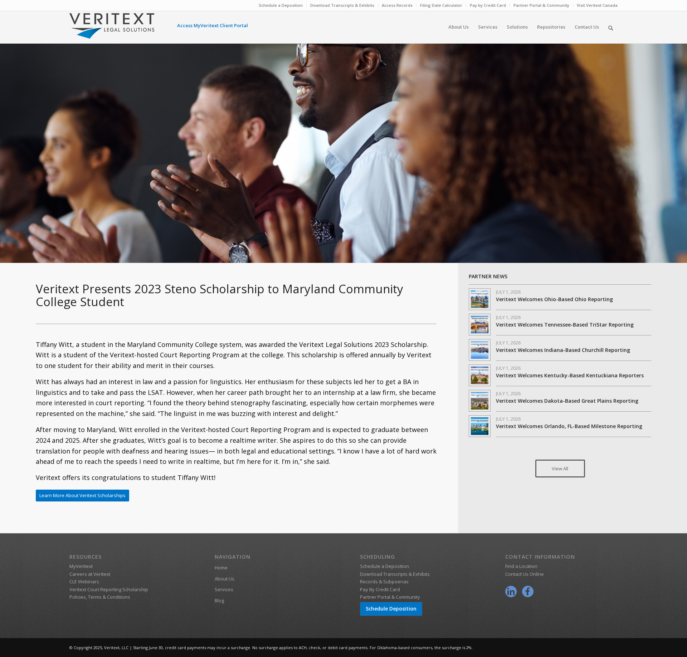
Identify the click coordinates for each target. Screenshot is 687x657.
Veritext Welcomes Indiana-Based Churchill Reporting (563, 350)
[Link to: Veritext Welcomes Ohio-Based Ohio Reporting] (479, 299)
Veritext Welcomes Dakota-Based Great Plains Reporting (567, 400)
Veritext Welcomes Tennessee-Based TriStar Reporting (565, 324)
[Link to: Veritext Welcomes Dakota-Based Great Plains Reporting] (479, 401)
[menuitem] (281, 5)
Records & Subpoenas (384, 581)
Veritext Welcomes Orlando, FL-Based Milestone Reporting (569, 426)
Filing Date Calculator (441, 5)
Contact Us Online (524, 574)
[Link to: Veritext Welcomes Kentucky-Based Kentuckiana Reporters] (479, 375)
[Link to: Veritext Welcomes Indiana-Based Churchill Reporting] (479, 350)
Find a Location (521, 566)
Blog (219, 600)
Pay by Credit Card (488, 5)
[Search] (611, 27)
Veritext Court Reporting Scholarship (108, 589)
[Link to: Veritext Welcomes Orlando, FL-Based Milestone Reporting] (479, 426)
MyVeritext (81, 566)
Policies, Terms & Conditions (99, 597)
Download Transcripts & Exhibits (342, 5)
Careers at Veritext (89, 574)
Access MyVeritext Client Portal (212, 25)
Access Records (397, 5)
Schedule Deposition (391, 608)
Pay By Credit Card (380, 589)
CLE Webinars (84, 581)
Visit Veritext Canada (597, 5)
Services (224, 589)
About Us (224, 578)
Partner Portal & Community (541, 5)
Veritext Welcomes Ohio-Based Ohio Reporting (554, 299)
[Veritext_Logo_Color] (111, 29)
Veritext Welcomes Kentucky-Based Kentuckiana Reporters (570, 375)
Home (221, 567)
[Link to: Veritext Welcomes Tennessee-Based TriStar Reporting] (479, 324)
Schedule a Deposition (281, 5)
